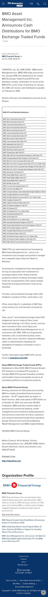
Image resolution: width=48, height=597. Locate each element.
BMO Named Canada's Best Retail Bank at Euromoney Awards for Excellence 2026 (23, 521)
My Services (23, 565)
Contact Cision (24, 556)
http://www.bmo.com (11, 460)
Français (5, 41)
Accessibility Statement (24, 586)
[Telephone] (38, 4)
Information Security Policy (30, 580)
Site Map (16, 583)
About (24, 562)
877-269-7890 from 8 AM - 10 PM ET (23, 571)
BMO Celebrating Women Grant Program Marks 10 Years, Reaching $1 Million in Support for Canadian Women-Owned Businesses (21, 529)
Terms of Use (11, 580)
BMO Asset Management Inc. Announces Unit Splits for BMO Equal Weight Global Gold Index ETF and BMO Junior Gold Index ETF (24, 539)
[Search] (44, 4)
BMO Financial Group (12, 493)
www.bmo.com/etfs (19, 357)
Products (24, 559)
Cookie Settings (29, 583)
